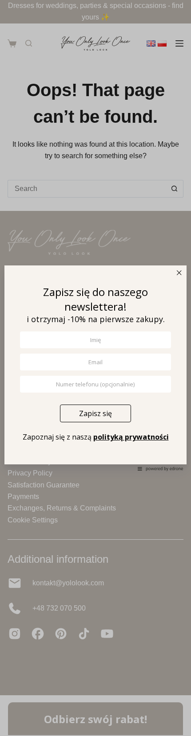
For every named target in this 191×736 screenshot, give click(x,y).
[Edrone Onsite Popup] (95, 368)
